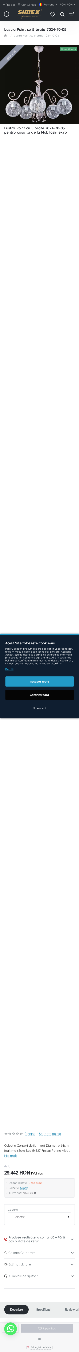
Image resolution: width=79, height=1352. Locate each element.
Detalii (9, 669)
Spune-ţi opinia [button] (50, 1134)
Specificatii (43, 1309)
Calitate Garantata (22, 1253)
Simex (24, 1187)
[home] (6, 35)
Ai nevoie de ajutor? (22, 1276)
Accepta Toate (39, 681)
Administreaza (39, 694)
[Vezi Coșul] (71, 14)
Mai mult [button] (10, 1156)
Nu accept (39, 708)
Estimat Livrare (19, 1264)
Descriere (16, 1309)
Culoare (13, 1209)
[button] (39, 1347)
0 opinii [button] (30, 1134)
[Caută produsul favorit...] (62, 14)
